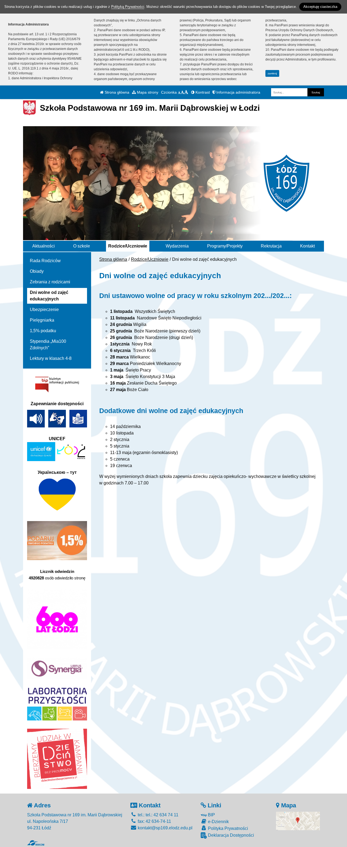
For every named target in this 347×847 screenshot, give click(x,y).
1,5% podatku (43, 330)
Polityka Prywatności (227, 828)
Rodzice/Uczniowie (127, 246)
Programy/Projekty (225, 246)
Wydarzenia (177, 246)
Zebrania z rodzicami (50, 282)
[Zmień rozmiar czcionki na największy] (186, 92)
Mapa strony (147, 92)
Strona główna (116, 92)
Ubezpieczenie (44, 309)
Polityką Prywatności (127, 7)
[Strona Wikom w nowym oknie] (35, 843)
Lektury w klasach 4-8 (51, 358)
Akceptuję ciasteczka (320, 7)
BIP (211, 815)
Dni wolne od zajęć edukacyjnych (49, 295)
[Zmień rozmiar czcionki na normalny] (179, 92)
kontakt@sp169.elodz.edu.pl (164, 828)
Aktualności (43, 246)
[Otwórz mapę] (298, 820)
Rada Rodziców (45, 260)
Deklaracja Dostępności (230, 835)
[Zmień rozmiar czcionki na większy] (182, 92)
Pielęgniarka (42, 320)
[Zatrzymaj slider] (173, 234)
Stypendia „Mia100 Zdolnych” (48, 344)
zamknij (272, 73)
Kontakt (307, 246)
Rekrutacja (271, 246)
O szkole (81, 246)
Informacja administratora (237, 92)
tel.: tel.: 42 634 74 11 (157, 815)
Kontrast (202, 92)
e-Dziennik (218, 821)
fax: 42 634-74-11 (154, 821)
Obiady (37, 271)
